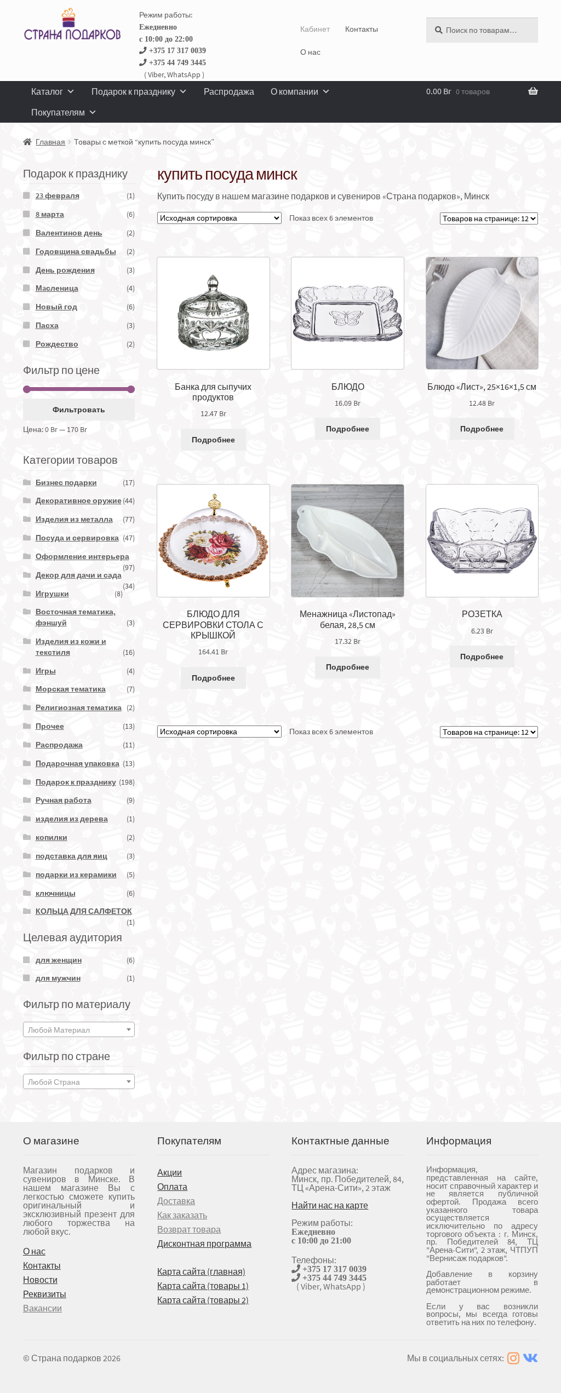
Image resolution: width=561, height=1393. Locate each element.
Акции (169, 1172)
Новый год (56, 307)
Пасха (47, 325)
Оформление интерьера (82, 556)
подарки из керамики (76, 874)
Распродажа (229, 91)
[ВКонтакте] (530, 1358)
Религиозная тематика (79, 707)
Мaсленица (57, 288)
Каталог (47, 91)
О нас (310, 52)
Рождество (57, 344)
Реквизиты (44, 1293)
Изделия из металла (74, 519)
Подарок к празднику (133, 91)
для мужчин (58, 978)
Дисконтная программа (204, 1243)
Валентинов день (69, 233)
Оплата (172, 1186)
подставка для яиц (71, 856)
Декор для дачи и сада (79, 575)
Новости (40, 1279)
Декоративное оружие (79, 500)
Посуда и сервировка (77, 538)
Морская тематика (71, 689)
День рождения (65, 270)
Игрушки (52, 593)
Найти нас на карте (329, 1205)
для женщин (59, 960)
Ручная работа (63, 800)
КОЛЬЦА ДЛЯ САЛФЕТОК (84, 911)
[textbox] (79, 1030)
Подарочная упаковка (77, 763)
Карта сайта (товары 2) (203, 1299)
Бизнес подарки (66, 482)
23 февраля (57, 195)
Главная (50, 142)
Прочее (50, 726)
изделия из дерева (72, 819)
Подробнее (213, 440)
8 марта (50, 214)
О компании (294, 91)
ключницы (56, 893)
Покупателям (58, 112)
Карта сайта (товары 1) (203, 1285)
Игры (46, 671)
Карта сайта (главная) (201, 1271)
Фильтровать (79, 410)
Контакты (361, 29)
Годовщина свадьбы (76, 251)
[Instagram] (513, 1358)
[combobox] (79, 1029)
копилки (51, 837)
